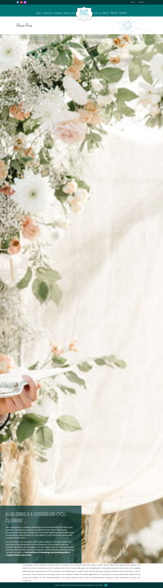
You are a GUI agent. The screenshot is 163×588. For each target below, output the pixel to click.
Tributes (113, 13)
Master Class (69, 13)
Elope (96, 13)
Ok (106, 585)
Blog (133, 2)
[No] (161, 585)
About (38, 13)
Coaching (123, 13)
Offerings (58, 13)
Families (105, 13)
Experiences (48, 13)
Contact (141, 2)
